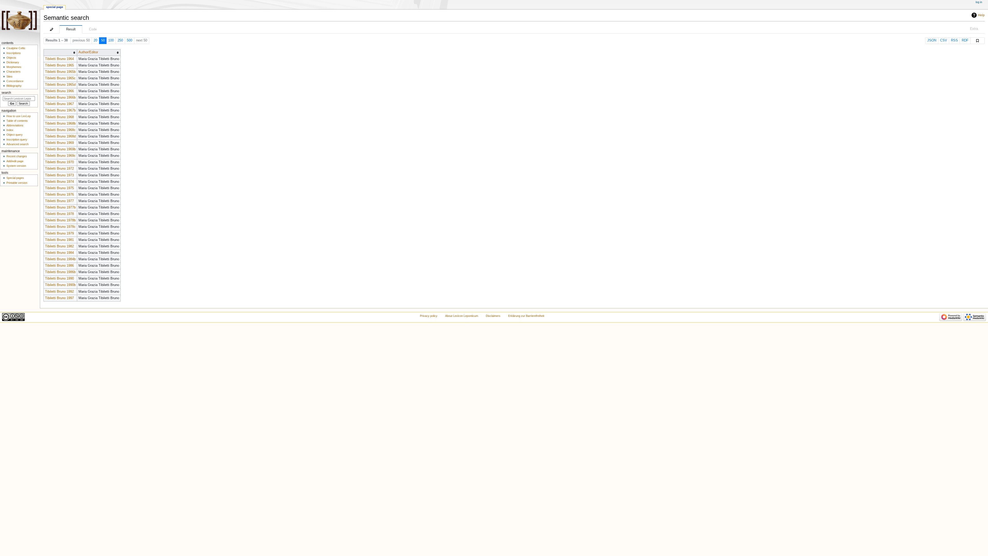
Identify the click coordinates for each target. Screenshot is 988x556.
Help (981, 15)
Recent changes (16, 156)
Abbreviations (14, 125)
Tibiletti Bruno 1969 (59, 143)
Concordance (14, 81)
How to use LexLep (18, 116)
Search (6, 92)
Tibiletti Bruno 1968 (59, 117)
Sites (9, 76)
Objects (11, 57)
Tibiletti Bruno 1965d (60, 84)
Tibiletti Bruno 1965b (60, 72)
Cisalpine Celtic (15, 48)
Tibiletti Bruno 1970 (59, 162)
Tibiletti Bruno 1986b (60, 272)
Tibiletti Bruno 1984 (59, 253)
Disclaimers (493, 315)
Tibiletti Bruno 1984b (60, 259)
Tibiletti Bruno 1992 (59, 291)
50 (103, 40)
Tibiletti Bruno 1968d (60, 136)
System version (16, 165)
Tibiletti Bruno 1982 (59, 246)
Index (9, 130)
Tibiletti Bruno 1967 (59, 104)
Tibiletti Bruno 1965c (60, 78)
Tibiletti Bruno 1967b (60, 110)
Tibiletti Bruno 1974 (59, 182)
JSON (931, 40)
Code (93, 29)
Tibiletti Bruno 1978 (59, 214)
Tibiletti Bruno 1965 (59, 65)
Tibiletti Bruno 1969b (60, 149)
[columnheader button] (60, 52)
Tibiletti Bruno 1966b (60, 97)
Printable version (16, 182)
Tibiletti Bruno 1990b (60, 285)
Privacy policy (428, 315)
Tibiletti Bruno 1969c (60, 156)
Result (71, 29)
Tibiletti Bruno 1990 (59, 278)
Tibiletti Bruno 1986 (59, 265)
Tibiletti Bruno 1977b (60, 207)
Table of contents (17, 120)
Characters (13, 71)
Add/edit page (14, 161)
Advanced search (17, 144)
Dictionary (12, 62)
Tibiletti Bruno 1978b (60, 220)
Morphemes (13, 66)
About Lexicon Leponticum (461, 315)
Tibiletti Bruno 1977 (59, 201)
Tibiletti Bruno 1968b (60, 123)
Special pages (15, 177)
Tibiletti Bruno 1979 (59, 233)
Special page (54, 6)
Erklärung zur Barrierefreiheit (526, 315)
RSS (954, 40)
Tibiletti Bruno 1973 (59, 175)
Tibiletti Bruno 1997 (59, 298)
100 (111, 40)
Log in (979, 2)
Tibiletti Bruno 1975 (59, 188)
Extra (974, 29)
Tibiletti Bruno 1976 (59, 194)
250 (120, 40)
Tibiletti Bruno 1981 (59, 240)
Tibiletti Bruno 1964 (59, 59)
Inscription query (16, 139)
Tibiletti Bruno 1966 (59, 91)
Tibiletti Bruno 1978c (60, 227)
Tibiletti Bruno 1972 (59, 168)
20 (95, 40)
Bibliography (14, 85)
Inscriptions (13, 53)
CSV (943, 40)
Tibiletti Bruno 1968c (60, 130)
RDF (965, 40)
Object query (14, 134)
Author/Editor (88, 52)
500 (129, 40)
